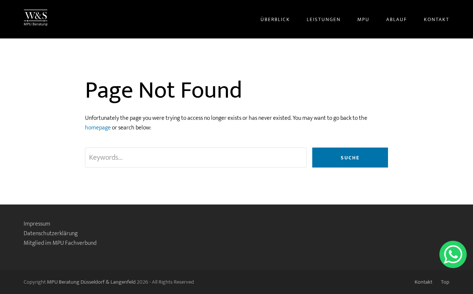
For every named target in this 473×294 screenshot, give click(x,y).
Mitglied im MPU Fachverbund (60, 243)
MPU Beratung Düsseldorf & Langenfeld (91, 282)
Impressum (37, 224)
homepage (98, 128)
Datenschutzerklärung (51, 234)
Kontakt (423, 282)
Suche (350, 157)
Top (445, 282)
